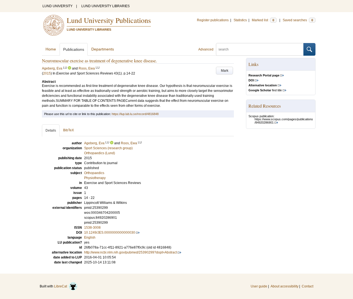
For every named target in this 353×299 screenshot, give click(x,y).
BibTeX (68, 130)
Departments (102, 49)
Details (51, 130)
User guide (259, 286)
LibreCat (61, 286)
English (89, 237)
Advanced (205, 49)
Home (51, 49)
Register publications (213, 20)
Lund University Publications (109, 20)
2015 (47, 73)
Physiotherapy (95, 178)
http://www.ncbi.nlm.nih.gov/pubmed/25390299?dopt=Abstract (130, 252)
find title (265, 90)
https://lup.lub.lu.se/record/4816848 (135, 114)
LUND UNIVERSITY (57, 6)
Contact (307, 286)
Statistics (240, 20)
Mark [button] (224, 71)
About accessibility (284, 286)
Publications (73, 49)
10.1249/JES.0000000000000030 (109, 232)
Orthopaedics (94, 173)
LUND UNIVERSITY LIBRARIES (105, 6)
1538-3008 (92, 227)
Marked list (263, 20)
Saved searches (298, 20)
